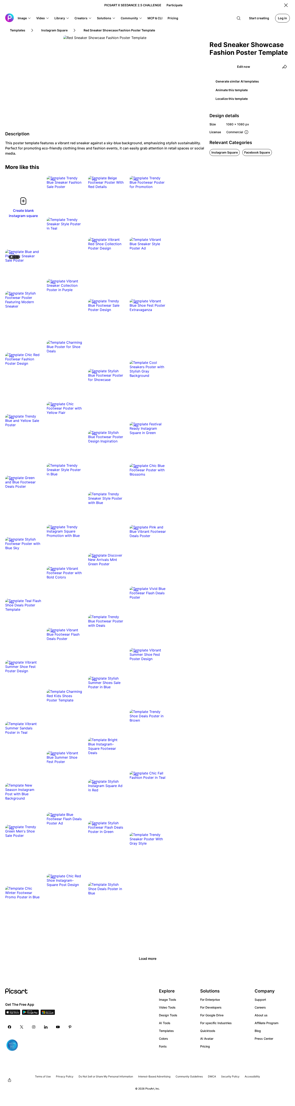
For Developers (211, 1007)
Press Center (264, 1038)
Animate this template (232, 90)
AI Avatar (206, 1038)
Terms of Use (43, 1076)
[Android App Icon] (30, 1013)
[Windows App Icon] (48, 1013)
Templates (166, 1031)
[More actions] (76, 182)
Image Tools (167, 999)
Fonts (163, 1046)
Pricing (205, 1046)
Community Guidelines (189, 1076)
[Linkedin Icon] (45, 1027)
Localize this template (232, 98)
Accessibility (252, 1076)
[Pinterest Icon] (70, 1027)
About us (261, 1015)
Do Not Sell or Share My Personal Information (106, 1076)
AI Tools (164, 1023)
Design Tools (168, 1015)
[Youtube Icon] (58, 1027)
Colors (163, 1038)
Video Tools (167, 1007)
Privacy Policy (64, 1076)
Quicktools (207, 1031)
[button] (24, 18)
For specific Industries (216, 1023)
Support (260, 999)
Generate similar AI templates (237, 81)
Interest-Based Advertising (154, 1076)
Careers (260, 1007)
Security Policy (230, 1076)
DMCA (212, 1076)
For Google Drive (212, 1015)
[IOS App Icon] (12, 1013)
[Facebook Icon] (9, 1027)
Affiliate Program (266, 1023)
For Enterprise (210, 999)
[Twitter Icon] (21, 1027)
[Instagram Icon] (33, 1027)
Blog (258, 1031)
